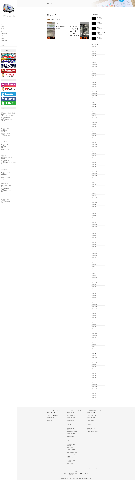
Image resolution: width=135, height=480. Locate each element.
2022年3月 (94, 164)
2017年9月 (94, 284)
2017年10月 (95, 282)
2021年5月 (94, 186)
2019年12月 (95, 224)
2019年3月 (94, 244)
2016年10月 (95, 308)
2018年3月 (94, 271)
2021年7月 (94, 182)
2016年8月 (94, 313)
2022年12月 (95, 144)
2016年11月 (95, 306)
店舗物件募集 (3, 38)
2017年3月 (94, 297)
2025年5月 (94, 80)
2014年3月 (94, 377)
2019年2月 (94, 246)
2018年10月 (95, 255)
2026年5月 (94, 53)
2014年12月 (95, 357)
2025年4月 (94, 82)
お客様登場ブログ (4, 33)
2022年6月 (94, 157)
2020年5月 (94, 213)
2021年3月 (94, 191)
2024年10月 (95, 95)
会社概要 (2, 45)
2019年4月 (94, 242)
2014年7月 (94, 368)
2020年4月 (94, 215)
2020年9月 (94, 204)
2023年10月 (95, 122)
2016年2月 (94, 326)
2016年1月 (94, 328)
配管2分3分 (60, 26)
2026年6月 (94, 51)
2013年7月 (94, 395)
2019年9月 (94, 231)
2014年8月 (94, 366)
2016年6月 (94, 317)
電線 (59, 19)
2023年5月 (94, 133)
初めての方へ (3, 24)
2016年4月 (94, 322)
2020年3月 (94, 217)
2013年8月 (94, 393)
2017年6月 (94, 291)
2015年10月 (95, 335)
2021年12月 (95, 171)
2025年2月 (94, 86)
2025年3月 (94, 84)
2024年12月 (95, 91)
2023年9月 (94, 124)
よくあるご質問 (85, 473)
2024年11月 (95, 93)
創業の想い (76, 473)
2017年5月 (94, 293)
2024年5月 (94, 106)
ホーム (2, 21)
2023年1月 (94, 142)
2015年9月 (94, 337)
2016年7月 (94, 315)
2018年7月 (94, 262)
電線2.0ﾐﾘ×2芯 (99, 37)
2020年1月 (94, 222)
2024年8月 (94, 100)
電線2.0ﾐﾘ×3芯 (99, 17)
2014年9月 (94, 364)
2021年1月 (94, 195)
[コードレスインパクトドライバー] (84, 26)
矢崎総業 (52, 19)
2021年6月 (94, 184)
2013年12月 (95, 384)
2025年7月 (94, 75)
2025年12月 (95, 64)
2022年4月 (94, 162)
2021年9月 (94, 177)
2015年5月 (94, 346)
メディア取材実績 (99, 468)
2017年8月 (94, 286)
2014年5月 (94, 373)
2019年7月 (94, 235)
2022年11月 (95, 146)
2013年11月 (95, 386)
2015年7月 (94, 342)
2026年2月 (94, 60)
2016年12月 (95, 304)
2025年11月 (95, 66)
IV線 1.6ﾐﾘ (98, 27)
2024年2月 (94, 113)
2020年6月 (94, 211)
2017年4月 (94, 295)
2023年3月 (94, 137)
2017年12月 (95, 277)
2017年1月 (94, 302)
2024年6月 (94, 104)
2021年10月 (95, 175)
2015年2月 (94, 353)
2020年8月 (94, 206)
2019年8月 (94, 233)
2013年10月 (95, 388)
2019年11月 (95, 226)
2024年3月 (94, 111)
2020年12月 (95, 197)
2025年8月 (94, 73)
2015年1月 (94, 355)
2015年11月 (95, 333)
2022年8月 (94, 153)
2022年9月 (94, 151)
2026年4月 (94, 55)
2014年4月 (94, 375)
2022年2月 (94, 166)
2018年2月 (94, 273)
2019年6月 (94, 237)
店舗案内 (2, 26)
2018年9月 (94, 257)
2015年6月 (94, 344)
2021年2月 (94, 193)
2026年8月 (94, 46)
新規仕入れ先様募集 (4, 40)
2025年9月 (94, 71)
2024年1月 (94, 115)
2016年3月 (94, 324)
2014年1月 (94, 382)
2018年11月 (95, 253)
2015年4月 (94, 348)
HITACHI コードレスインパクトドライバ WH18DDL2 (74, 31)
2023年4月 (94, 135)
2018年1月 (94, 275)
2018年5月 (94, 266)
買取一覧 (2, 28)
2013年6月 (94, 397)
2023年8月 (94, 126)
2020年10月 (95, 202)
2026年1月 (94, 62)
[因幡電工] (51, 26)
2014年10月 (95, 362)
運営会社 (65, 473)
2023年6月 (94, 131)
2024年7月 (94, 102)
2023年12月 (95, 117)
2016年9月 (94, 311)
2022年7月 (94, 155)
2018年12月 (95, 251)
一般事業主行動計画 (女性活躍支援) (71, 474)
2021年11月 (95, 173)
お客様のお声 (3, 35)
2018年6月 (94, 264)
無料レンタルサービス (4, 31)
